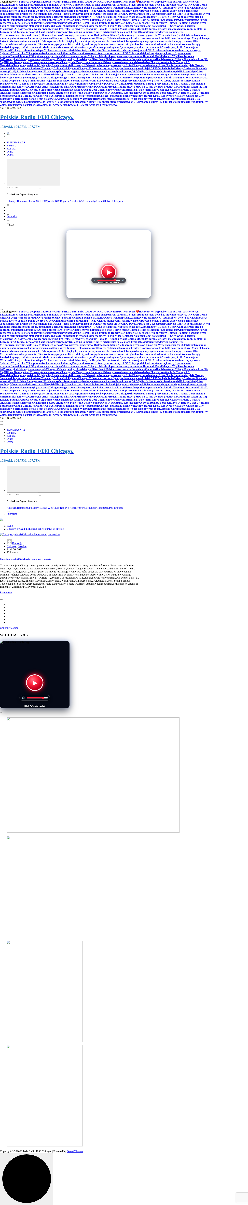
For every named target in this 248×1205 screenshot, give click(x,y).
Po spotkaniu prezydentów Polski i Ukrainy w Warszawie (165, 77)
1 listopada (117, 201)
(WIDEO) (41, 201)
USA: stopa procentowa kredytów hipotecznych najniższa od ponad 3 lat (76, 19)
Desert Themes (75, 1151)
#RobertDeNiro (103, 201)
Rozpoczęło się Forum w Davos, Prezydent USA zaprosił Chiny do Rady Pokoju (146, 13)
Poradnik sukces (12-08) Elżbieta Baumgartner (166, 101)
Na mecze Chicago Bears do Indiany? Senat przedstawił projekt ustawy (158, 19)
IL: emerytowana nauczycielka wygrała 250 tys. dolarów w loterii (67, 62)
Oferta (10, 154)
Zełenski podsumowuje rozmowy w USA (108, 65)
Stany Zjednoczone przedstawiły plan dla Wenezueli (140, 35)
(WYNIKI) (53, 201)
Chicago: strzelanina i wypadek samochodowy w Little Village (87, 25)
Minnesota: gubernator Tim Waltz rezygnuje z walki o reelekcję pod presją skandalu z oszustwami (67, 44)
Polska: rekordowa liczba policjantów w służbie (133, 59)
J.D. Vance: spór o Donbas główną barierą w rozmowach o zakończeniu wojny (87, 71)
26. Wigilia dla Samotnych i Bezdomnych (155, 71)
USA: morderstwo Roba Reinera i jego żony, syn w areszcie (155, 92)
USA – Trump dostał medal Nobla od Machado (113, 16)
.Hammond (22, 201)
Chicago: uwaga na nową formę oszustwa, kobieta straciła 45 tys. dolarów (90, 77)
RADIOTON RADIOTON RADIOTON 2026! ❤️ (110, 1)
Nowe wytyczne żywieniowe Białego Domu (86, 35)
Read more (6, 592)
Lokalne (22, 546)
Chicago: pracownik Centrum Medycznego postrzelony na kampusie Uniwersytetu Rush (65, 32)
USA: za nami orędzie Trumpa (37, 83)
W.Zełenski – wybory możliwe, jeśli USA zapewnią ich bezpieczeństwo (78, 104)
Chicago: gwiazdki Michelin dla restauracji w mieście (35, 528)
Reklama (11, 145)
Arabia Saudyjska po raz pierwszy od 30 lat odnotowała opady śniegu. (140, 74)
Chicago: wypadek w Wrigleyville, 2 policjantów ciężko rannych (48, 65)
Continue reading (9, 627)
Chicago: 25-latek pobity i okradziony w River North (76, 59)
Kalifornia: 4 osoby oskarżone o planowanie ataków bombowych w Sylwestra (77, 92)
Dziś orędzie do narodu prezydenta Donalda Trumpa (158, 83)
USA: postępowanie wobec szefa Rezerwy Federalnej (41, 29)
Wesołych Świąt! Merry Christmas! (176, 68)
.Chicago (11, 201)
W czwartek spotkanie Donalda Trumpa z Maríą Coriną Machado (109, 29)
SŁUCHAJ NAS (16, 142)
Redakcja (17, 543)
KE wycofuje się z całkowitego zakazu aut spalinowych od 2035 (61, 89)
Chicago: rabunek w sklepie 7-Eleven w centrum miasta (43, 50)
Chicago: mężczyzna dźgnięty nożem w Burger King (129, 95)
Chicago (11, 546)
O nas (10, 151)
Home (10, 525)
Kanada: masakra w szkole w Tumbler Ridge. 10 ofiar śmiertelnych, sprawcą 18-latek (87, 4)
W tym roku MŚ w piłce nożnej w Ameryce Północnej (41, 53)
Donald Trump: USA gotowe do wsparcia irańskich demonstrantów (49, 56)
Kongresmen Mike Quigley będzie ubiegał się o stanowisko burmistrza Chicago (89, 41)
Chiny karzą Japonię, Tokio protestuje (74, 38)
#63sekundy (88, 201)
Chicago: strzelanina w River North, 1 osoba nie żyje (162, 65)
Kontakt (11, 148)
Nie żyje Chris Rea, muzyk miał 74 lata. (77, 74)
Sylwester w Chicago (172, 59)
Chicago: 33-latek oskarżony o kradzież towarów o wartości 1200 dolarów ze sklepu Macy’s (148, 38)
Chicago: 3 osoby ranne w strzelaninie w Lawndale (152, 44)
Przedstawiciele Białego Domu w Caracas (38, 35)
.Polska (32, 201)
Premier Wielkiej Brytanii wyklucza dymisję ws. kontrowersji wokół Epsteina (86, 7)
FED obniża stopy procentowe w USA (117, 101)
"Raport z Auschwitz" (70, 201)
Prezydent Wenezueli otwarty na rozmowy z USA (100, 53)
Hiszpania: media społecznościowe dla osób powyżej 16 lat (127, 98)
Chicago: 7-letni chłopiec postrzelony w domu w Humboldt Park (124, 56)
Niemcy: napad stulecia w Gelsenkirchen (127, 62)
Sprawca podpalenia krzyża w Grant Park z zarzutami (50, 1)
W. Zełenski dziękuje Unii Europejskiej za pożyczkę (96, 80)
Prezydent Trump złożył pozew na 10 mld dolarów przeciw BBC (142, 86)
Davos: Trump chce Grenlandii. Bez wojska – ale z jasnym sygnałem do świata (55, 13)
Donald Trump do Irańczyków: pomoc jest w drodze (120, 22)
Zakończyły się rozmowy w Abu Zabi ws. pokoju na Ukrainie (165, 7)
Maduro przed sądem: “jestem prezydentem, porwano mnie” (128, 47)
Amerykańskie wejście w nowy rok (26, 59)
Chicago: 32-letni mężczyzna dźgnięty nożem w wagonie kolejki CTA (117, 68)
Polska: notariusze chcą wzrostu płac (78, 95)
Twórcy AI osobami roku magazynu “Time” (70, 101)
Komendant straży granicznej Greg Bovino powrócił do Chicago (91, 83)
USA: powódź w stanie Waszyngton (73, 98)
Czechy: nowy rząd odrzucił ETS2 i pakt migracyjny (128, 89)
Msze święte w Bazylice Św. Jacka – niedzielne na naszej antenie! (112, 50)
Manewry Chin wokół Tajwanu (60, 68)
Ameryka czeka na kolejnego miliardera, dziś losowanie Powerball (68, 86)
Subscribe (12, 216)
